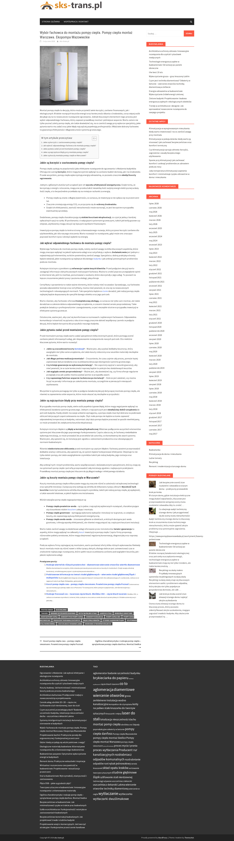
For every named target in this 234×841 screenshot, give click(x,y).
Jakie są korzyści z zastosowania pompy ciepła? (62, 142)
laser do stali (106, 613)
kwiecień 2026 (155, 215)
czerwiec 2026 (155, 207)
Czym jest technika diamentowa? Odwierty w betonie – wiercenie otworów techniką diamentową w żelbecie (169, 83)
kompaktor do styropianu (120, 704)
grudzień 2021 (155, 273)
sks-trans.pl (64, 41)
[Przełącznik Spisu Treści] (93, 138)
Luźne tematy (155, 458)
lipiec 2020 (154, 343)
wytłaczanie (108, 793)
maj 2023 (153, 252)
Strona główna (51, 21)
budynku (97, 258)
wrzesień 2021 (155, 285)
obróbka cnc (126, 724)
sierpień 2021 (155, 290)
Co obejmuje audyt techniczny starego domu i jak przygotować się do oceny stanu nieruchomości (174, 512)
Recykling (153, 462)
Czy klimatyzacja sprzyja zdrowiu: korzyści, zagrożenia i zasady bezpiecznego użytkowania (168, 152)
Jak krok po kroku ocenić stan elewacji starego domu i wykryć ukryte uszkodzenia (173, 597)
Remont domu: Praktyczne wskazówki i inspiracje (62, 761)
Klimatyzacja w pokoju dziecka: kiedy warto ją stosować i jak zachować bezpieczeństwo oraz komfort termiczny (170, 142)
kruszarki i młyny (113, 713)
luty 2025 (153, 232)
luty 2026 (153, 224)
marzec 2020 (155, 359)
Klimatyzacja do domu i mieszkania (165, 454)
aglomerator (100, 673)
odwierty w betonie (116, 729)
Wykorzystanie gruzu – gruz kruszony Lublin (169, 76)
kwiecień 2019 (155, 380)
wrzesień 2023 (155, 244)
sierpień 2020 (155, 339)
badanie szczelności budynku (63, 613)
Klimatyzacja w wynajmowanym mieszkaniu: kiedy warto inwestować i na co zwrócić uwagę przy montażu (170, 131)
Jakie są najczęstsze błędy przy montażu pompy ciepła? (66, 152)
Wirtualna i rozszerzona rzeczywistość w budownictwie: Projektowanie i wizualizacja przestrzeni (60, 768)
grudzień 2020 (155, 322)
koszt (81, 532)
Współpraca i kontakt (76, 21)
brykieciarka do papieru (110, 678)
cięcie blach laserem (110, 684)
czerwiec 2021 (155, 298)
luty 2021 (153, 314)
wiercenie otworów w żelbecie (98, 624)
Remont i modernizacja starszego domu (167, 466)
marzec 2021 (155, 310)
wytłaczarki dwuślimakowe (111, 799)
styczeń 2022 (155, 269)
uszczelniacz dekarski (122, 781)
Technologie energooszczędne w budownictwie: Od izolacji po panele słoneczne (165, 64)
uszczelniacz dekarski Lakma (70, 624)
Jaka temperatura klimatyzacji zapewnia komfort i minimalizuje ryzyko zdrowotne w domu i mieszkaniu (169, 174)
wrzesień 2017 (155, 425)
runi (106, 763)
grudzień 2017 (155, 417)
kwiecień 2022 (155, 257)
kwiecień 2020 (155, 355)
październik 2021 (156, 281)
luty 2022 (153, 265)
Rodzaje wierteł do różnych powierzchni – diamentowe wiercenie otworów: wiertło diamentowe (93, 564)
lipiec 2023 (154, 248)
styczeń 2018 (155, 413)
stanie (105, 291)
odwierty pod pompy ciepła (72, 617)
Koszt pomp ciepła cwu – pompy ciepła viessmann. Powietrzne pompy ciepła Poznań (87, 584)
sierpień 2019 (155, 372)
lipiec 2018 (154, 388)
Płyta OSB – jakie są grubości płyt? (55, 783)
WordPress (162, 837)
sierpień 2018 (155, 384)
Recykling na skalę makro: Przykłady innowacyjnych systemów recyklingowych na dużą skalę (167, 573)
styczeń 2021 (155, 318)
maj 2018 (153, 396)
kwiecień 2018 (155, 400)
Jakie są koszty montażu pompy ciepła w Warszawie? (64, 155)
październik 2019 (156, 368)
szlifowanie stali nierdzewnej (116, 777)
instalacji (79, 348)
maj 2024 (153, 240)
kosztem (72, 509)
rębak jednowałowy (120, 763)
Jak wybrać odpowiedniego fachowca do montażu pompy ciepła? (69, 145)
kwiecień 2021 (155, 306)
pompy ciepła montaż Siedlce (109, 737)
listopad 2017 (155, 421)
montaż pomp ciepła (49, 617)
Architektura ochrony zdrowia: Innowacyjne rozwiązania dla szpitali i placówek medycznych (169, 54)
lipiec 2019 (154, 376)
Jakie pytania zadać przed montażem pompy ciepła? (64, 149)
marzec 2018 (155, 405)
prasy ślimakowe (108, 746)
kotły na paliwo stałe (88, 613)
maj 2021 (153, 302)
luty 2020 (153, 364)
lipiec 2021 (154, 294)
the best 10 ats (156, 72)
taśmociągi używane (102, 781)
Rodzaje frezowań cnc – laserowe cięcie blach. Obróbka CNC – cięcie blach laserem (86, 594)
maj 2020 (153, 351)
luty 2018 (153, 409)
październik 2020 (156, 331)
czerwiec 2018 (155, 392)
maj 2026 (153, 211)
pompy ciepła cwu (113, 617)
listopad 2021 (155, 277)
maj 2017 (153, 433)
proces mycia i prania (125, 745)
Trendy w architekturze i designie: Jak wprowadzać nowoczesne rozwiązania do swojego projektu (168, 109)
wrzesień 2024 (155, 236)
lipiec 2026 (154, 203)
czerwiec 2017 (155, 429)
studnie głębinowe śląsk (113, 620)
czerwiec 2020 (155, 347)
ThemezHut (189, 837)
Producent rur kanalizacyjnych (66, 620)
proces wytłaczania (105, 750)
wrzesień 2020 (155, 335)
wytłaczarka (125, 794)
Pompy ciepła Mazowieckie (125, 734)
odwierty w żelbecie (94, 617)
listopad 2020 (155, 326)
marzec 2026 (155, 220)
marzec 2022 (155, 261)
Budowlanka (61, 610)
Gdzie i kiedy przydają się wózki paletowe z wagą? (62, 742)
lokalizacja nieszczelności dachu (118, 719)
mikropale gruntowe (123, 613)
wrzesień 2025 (155, 228)
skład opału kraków (91, 620)
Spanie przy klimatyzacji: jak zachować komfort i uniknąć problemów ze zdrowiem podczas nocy (169, 163)
